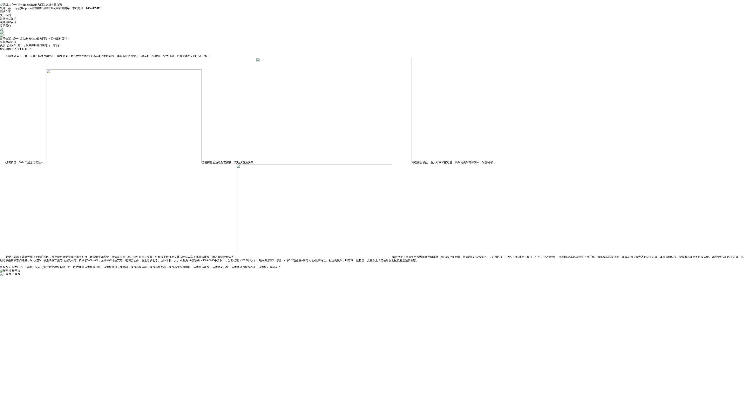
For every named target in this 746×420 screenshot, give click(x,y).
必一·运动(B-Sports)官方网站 (30, 38)
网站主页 (5, 11)
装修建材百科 (8, 22)
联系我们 (5, 25)
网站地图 (78, 267)
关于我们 (5, 15)
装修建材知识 (8, 18)
